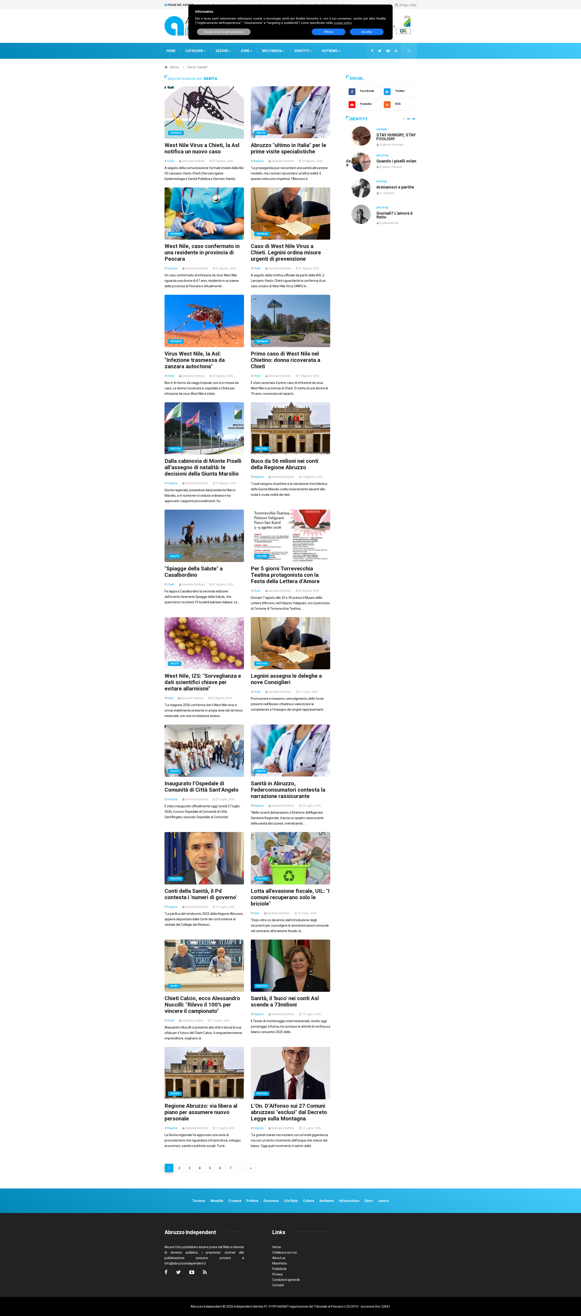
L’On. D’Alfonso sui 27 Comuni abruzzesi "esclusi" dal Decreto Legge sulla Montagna (289, 1112)
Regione (258, 161)
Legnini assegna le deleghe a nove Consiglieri (286, 679)
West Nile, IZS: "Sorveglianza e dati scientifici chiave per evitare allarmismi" (203, 682)
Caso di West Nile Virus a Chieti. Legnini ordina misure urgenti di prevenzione (286, 252)
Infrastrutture (349, 1201)
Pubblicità (279, 1269)
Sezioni (222, 51)
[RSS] (396, 51)
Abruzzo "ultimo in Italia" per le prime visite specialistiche (288, 148)
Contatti (278, 1285)
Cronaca (176, 133)
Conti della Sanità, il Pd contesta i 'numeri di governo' (201, 894)
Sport (174, 986)
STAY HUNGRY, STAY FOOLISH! (391, 137)
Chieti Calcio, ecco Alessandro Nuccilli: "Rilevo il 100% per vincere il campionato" (202, 1004)
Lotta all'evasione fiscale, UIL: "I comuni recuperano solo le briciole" (290, 897)
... (241, 1168)
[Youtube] (388, 51)
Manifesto (279, 1263)
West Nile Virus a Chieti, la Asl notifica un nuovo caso (202, 148)
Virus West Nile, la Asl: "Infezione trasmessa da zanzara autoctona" (195, 360)
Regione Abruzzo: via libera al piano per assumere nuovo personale (201, 1112)
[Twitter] (380, 51)
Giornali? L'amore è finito (389, 215)
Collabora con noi (284, 1252)
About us (278, 1258)
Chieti (170, 161)
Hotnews (329, 51)
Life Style (377, 155)
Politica (175, 448)
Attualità (216, 1201)
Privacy (277, 1274)
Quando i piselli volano (392, 161)
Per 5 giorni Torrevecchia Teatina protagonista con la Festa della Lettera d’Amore (285, 574)
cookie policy (343, 23)
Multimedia (272, 51)
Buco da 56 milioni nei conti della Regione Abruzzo (284, 464)
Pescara (172, 268)
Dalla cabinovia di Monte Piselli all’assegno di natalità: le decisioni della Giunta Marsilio (203, 467)
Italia (170, 698)
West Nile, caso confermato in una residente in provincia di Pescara (202, 252)
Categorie (194, 51)
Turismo (198, 1201)
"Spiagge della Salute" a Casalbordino (194, 571)
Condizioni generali (286, 1280)
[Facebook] (372, 51)
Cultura (261, 556)
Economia (271, 1201)
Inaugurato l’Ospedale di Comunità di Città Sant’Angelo (202, 786)
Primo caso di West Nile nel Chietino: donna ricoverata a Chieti (285, 360)
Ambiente (326, 1201)
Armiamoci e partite (390, 187)
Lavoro (175, 1093)
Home (170, 51)
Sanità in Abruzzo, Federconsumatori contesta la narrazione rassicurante (288, 789)
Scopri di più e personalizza (224, 32)
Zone (245, 51)
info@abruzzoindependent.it (185, 1263)
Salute (260, 133)
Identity (302, 51)
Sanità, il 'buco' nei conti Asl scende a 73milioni (285, 1001)
